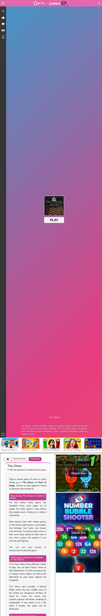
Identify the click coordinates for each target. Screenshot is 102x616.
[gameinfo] (3, 31)
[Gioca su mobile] (3, 37)
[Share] (3, 11)
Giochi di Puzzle (19, 459)
